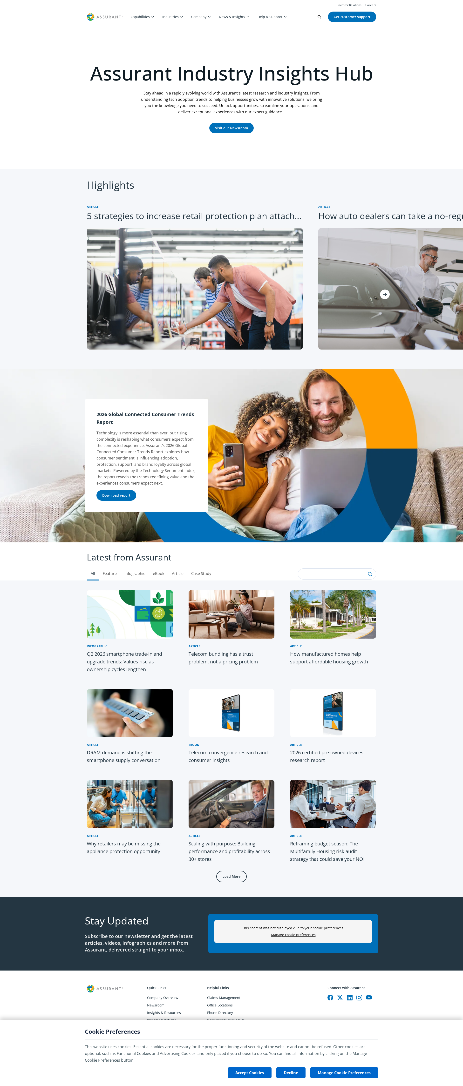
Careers (370, 5)
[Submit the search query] (370, 574)
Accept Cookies (249, 1072)
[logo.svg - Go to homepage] (105, 17)
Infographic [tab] (134, 573)
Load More (231, 876)
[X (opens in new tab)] (340, 997)
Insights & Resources (164, 1012)
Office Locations (220, 1005)
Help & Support (270, 16)
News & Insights (232, 16)
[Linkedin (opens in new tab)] (350, 997)
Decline (291, 1072)
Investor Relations (349, 5)
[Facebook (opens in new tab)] (330, 997)
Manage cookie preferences (293, 934)
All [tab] (93, 573)
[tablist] (231, 561)
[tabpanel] (231, 738)
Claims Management (223, 997)
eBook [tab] (158, 573)
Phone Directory (220, 1012)
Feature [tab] (110, 573)
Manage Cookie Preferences (344, 1072)
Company (198, 16)
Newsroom (155, 1005)
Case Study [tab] (201, 573)
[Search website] (319, 17)
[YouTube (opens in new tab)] (369, 997)
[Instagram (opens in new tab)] (359, 997)
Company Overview (162, 997)
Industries (170, 16)
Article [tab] (178, 573)
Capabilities (140, 16)
